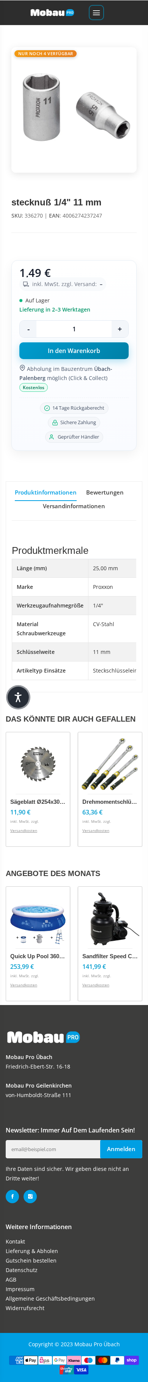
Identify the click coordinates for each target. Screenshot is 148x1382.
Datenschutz (22, 1270)
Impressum (20, 1289)
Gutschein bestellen (31, 1260)
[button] (18, 697)
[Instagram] (30, 1196)
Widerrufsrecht (25, 1308)
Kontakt (15, 1241)
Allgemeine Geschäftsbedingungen (50, 1298)
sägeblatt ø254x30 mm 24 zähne (53, 801)
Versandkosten (23, 830)
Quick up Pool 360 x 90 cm (46, 956)
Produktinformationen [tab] (46, 492)
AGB (11, 1279)
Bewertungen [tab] (105, 492)
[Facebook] (12, 1196)
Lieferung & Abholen (32, 1251)
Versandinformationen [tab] (74, 506)
